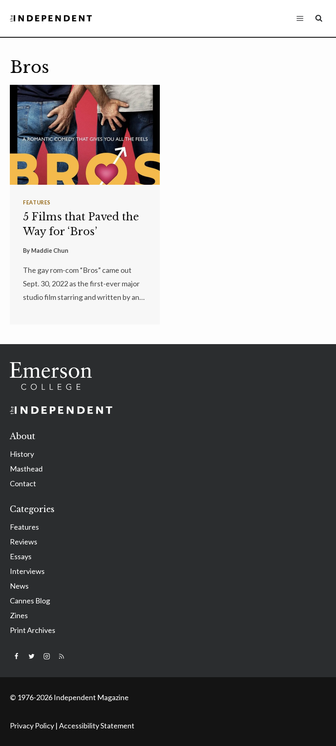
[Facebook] (16, 656)
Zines (19, 615)
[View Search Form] (318, 18)
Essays (21, 556)
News (19, 585)
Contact (23, 483)
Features (36, 203)
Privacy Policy (32, 725)
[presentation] (85, 135)
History (22, 453)
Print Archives (32, 630)
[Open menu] (299, 18)
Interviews (27, 571)
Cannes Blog (30, 600)
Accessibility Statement (96, 725)
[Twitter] (31, 656)
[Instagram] (46, 656)
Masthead (26, 468)
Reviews (23, 541)
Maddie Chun (49, 250)
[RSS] (61, 656)
